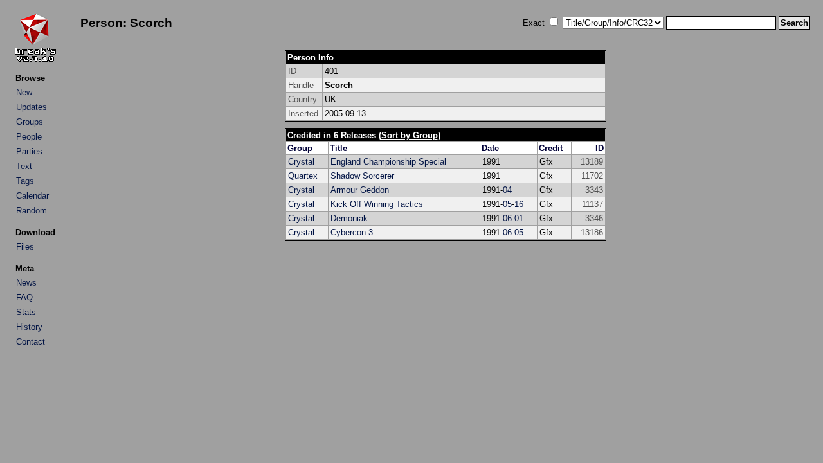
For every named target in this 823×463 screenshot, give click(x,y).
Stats (26, 312)
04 (507, 190)
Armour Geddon (359, 190)
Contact (30, 342)
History (29, 327)
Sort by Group (409, 135)
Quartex (303, 176)
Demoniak (349, 218)
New (24, 92)
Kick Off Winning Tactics (376, 204)
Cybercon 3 (351, 232)
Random (31, 210)
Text (24, 166)
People (29, 136)
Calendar (32, 196)
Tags (25, 181)
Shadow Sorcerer (362, 176)
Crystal (301, 162)
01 (518, 218)
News (26, 282)
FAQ (24, 297)
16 (518, 204)
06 (507, 218)
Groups (29, 122)
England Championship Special (388, 162)
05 (507, 204)
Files (25, 246)
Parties (29, 151)
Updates (31, 107)
